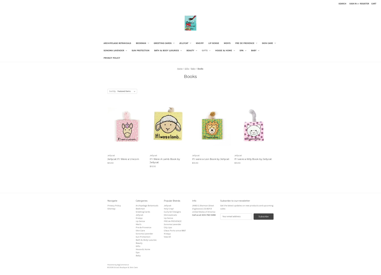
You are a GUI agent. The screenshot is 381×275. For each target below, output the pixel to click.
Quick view (126, 121)
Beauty (190, 50)
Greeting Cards (163, 43)
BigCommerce (123, 265)
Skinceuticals (170, 215)
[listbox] (127, 91)
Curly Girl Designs (172, 212)
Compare (126, 127)
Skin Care (267, 43)
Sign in (353, 3)
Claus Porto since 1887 (175, 230)
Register (364, 3)
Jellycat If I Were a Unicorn (123, 159)
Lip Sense (213, 43)
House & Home (223, 50)
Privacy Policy (112, 58)
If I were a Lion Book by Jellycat (210, 159)
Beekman (141, 43)
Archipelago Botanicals (117, 43)
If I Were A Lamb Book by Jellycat (165, 161)
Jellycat (183, 43)
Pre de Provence (244, 43)
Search (342, 3)
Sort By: (112, 91)
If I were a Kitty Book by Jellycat (253, 159)
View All (167, 237)
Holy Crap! (169, 208)
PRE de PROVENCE (172, 221)
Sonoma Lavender (114, 50)
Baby (253, 50)
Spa (241, 50)
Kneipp (200, 43)
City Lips (168, 227)
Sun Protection (140, 50)
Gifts (205, 50)
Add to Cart (127, 132)
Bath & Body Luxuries (166, 50)
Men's (227, 43)
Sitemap (111, 208)
